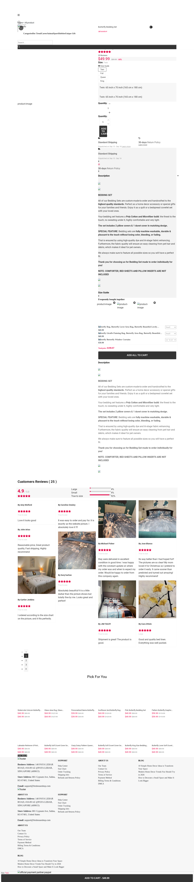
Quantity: (102, 103)
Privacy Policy (104, 772)
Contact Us (102, 769)
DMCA (101, 784)
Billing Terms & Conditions (109, 781)
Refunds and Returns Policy (69, 778)
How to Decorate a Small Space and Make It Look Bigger (41, 867)
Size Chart (62, 769)
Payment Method (105, 778)
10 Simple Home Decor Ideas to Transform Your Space (40, 861)
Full (101, 73)
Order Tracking (64, 772)
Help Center (63, 766)
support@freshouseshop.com (37, 786)
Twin (102, 69)
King (102, 81)
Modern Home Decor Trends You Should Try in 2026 (39, 864)
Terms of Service (105, 775)
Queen (103, 77)
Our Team (102, 766)
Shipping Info (63, 775)
